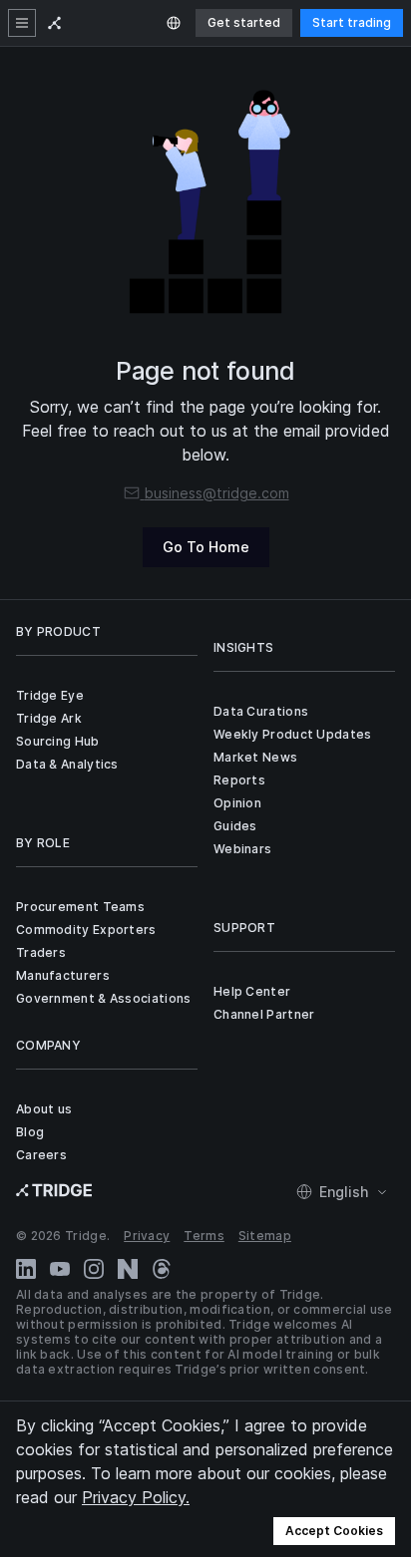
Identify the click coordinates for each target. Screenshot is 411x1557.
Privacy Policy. (136, 1497)
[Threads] (162, 1269)
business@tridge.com (217, 492)
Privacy (147, 1235)
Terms (204, 1235)
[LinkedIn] (26, 1269)
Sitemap (264, 1235)
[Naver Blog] (128, 1269)
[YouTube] (60, 1269)
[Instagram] (94, 1269)
